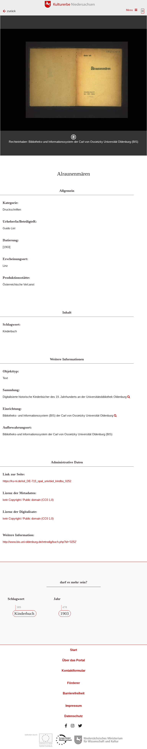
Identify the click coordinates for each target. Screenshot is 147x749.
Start (73, 650)
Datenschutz (73, 716)
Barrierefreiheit (73, 693)
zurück (11, 11)
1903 (64, 613)
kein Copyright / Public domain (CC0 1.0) (28, 499)
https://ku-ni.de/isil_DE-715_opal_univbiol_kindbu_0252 (37, 481)
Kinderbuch (24, 613)
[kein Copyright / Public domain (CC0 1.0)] (73, 137)
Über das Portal (73, 660)
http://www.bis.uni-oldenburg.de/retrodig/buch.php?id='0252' (40, 541)
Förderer (73, 683)
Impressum (73, 705)
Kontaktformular (73, 670)
